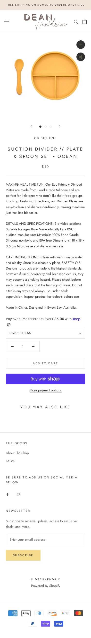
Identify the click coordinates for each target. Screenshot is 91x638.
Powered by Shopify (45, 585)
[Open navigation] (6, 21)
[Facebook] (7, 494)
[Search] (76, 21)
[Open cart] (85, 21)
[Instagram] (18, 494)
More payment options (46, 390)
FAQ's (10, 460)
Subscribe (23, 555)
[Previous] (31, 126)
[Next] (59, 126)
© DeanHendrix (45, 579)
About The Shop (17, 452)
